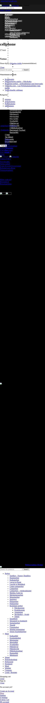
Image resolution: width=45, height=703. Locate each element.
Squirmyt (13, 599)
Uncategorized (11, 141)
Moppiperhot (15, 55)
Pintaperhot (14, 57)
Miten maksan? (6, 180)
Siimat (7, 135)
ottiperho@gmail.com (8, 1)
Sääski (16, 73)
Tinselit (13, 91)
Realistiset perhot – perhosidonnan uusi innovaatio (24, 84)
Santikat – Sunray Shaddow (20, 78)
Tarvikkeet (9, 137)
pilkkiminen (9, 106)
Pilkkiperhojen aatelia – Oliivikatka (18, 82)
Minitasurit (14, 655)
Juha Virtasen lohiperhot (20, 32)
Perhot (7, 139)
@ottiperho (4, 130)
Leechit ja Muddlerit (18, 41)
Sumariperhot (15, 87)
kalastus (8, 99)
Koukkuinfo (9, 79)
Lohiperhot (14, 589)
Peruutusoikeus (6, 184)
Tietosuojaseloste (6, 170)
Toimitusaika (5, 162)
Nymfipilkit (14, 645)
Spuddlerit (13, 619)
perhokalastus (10, 102)
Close (2, 67)
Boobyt (13, 28)
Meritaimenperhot (17, 53)
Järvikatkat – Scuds (22, 66)
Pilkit (7, 142)
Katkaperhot (14, 580)
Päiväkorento (19, 608)
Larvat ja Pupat (16, 39)
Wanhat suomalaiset (18, 96)
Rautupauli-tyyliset (17, 130)
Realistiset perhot (17, 62)
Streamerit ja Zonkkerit (18, 621)
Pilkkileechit (14, 649)
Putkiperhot (14, 60)
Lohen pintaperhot (17, 44)
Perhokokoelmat (11, 19)
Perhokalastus (10, 104)
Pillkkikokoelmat (16, 128)
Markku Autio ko (16, 51)
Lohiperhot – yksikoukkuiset (21, 48)
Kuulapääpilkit (15, 112)
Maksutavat (4, 182)
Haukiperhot (14, 578)
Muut (7, 17)
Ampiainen (18, 612)
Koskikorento (19, 610)
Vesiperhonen (19, 76)
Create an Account (7, 691)
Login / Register (11, 672)
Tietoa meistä (5, 164)
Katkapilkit (14, 107)
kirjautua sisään (16, 63)
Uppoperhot (14, 94)
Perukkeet (9, 98)
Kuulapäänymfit (16, 110)
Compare (8, 670)
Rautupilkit (14, 132)
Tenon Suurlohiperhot (18, 632)
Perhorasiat (9, 148)
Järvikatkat (14, 105)
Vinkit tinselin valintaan (14, 90)
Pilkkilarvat (14, 123)
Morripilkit (14, 642)
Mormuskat (14, 640)
